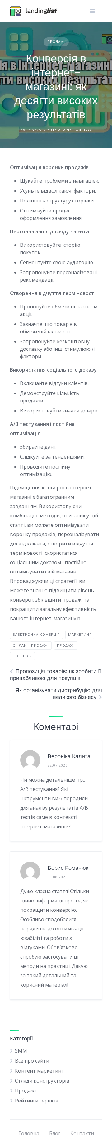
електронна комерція (36, 634)
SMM (21, 1050)
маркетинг (79, 634)
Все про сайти (32, 1060)
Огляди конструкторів (42, 1080)
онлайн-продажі (31, 645)
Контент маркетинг (39, 1070)
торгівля (22, 656)
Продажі (56, 41)
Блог (54, 1133)
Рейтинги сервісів (36, 1100)
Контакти (82, 1133)
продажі (66, 645)
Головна (28, 1133)
